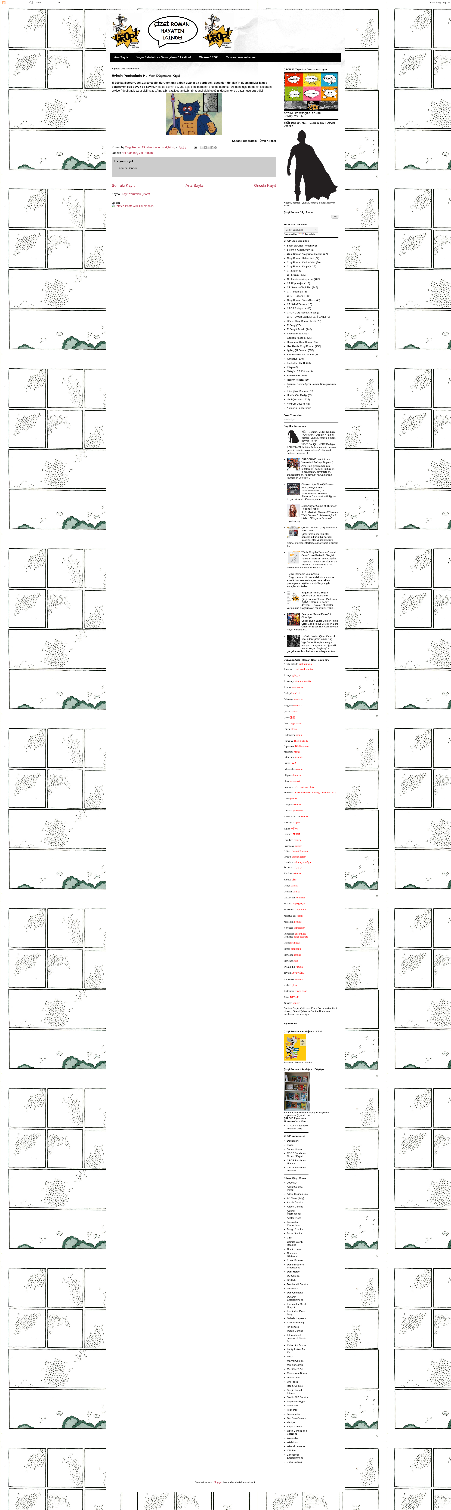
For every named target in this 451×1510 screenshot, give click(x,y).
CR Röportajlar (295, 283)
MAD (289, 1356)
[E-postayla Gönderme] (195, 147)
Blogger (218, 1482)
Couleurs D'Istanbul (292, 1255)
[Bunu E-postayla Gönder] (202, 147)
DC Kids (291, 1280)
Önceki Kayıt (265, 185)
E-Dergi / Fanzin (296, 329)
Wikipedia (292, 1438)
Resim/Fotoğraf (295, 379)
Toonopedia (293, 1414)
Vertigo (291, 1422)
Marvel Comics (295, 1360)
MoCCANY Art (295, 1369)
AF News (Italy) (295, 1198)
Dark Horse (293, 1271)
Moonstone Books (297, 1373)
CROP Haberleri (296, 295)
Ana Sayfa (121, 57)
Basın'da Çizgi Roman (299, 245)
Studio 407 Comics (297, 1397)
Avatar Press (294, 1217)
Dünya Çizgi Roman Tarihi (301, 321)
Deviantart (292, 1140)
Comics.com (294, 1249)
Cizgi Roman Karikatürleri (301, 262)
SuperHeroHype (296, 1401)
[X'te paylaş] (209, 147)
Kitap (290, 367)
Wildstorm (292, 1442)
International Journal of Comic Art (296, 1338)
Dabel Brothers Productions (295, 1266)
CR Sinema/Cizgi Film (299, 287)
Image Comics (295, 1330)
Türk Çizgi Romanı (297, 391)
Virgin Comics (294, 1426)
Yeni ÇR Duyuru (296, 403)
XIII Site (291, 1450)
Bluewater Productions (293, 1224)
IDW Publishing (295, 1322)
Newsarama (293, 1377)
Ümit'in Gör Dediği (297, 395)
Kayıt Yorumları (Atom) (136, 194)
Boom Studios (294, 1233)
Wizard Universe (296, 1446)
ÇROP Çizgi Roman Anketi (301, 312)
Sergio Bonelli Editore (294, 1391)
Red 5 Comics (295, 1385)
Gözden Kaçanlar (296, 337)
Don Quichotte (295, 1292)
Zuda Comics (294, 1461)
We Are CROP (208, 57)
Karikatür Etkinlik (296, 363)
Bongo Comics (295, 1229)
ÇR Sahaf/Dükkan (297, 304)
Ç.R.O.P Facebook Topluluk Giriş (297, 1127)
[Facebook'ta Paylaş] (212, 147)
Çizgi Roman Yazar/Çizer (301, 300)
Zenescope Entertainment (295, 1456)
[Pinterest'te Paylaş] (215, 147)
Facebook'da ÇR (296, 333)
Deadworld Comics (297, 1284)
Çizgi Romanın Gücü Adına (304, 573)
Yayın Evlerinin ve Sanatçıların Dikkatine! (163, 57)
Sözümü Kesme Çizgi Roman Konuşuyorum (311, 384)
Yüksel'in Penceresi (298, 407)
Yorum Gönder (128, 168)
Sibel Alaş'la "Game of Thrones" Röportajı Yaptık (319, 507)
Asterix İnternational (294, 1212)
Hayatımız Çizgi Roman (300, 342)
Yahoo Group (294, 1149)
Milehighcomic (295, 1364)
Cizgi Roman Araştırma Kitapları (305, 253)
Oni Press (292, 1381)
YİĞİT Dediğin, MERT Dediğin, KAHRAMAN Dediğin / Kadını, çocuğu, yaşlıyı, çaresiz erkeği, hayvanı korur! (318, 436)
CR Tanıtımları (295, 291)
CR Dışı (291, 270)
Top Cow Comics (296, 1418)
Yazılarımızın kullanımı (240, 57)
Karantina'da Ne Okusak (300, 354)
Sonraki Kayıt (123, 185)
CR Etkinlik (293, 274)
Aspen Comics (295, 1206)
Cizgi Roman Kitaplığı (299, 266)
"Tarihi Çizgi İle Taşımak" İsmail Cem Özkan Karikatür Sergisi (318, 554)
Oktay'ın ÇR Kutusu (298, 371)
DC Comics (293, 1275)
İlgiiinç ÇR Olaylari (297, 350)
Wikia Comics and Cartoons (297, 1432)
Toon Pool (292, 1409)
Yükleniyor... (290, 419)
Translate (310, 234)
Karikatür (292, 358)
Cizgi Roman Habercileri (300, 258)
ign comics (293, 1326)
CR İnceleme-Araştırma (300, 279)
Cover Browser (295, 1260)
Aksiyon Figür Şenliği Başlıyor (317, 484)
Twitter (290, 1145)
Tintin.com (292, 1405)
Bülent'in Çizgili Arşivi (298, 249)
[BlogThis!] (205, 147)
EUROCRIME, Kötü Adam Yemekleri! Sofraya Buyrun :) (317, 461)
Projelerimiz (293, 375)
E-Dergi (291, 325)
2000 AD (291, 1182)
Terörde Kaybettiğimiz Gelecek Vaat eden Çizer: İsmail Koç (318, 637)
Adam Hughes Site (297, 1193)
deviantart (292, 1288)
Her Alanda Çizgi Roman (137, 152)
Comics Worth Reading (295, 1243)
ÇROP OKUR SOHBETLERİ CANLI (306, 316)
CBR (289, 1237)
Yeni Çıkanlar (294, 399)
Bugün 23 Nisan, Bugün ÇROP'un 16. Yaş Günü (314, 594)
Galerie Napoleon (297, 1318)
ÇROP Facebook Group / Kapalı (296, 1155)
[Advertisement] (132, 219)
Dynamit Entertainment (295, 1298)
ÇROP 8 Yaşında (296, 308)
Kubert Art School (296, 1345)
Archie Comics (295, 1202)
